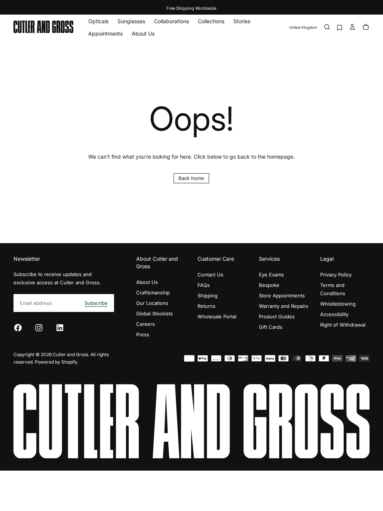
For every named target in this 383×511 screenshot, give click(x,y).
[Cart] (366, 27)
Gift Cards (270, 327)
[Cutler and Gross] (191, 421)
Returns (206, 306)
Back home (191, 178)
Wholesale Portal (216, 316)
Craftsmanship (153, 293)
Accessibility (334, 314)
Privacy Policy (336, 275)
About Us (143, 33)
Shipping (207, 296)
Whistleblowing (338, 304)
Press (142, 334)
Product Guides (277, 316)
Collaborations (171, 21)
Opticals (98, 21)
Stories (241, 21)
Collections (211, 21)
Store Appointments (282, 296)
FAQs (203, 285)
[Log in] (352, 27)
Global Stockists (154, 313)
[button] (303, 27)
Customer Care (215, 259)
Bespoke (269, 285)
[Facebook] (17, 327)
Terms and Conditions (332, 289)
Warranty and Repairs (283, 306)
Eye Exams (271, 275)
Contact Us (210, 275)
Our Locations (152, 303)
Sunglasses (131, 21)
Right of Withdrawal (342, 325)
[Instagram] (38, 327)
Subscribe (96, 303)
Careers (145, 324)
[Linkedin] (59, 327)
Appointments (105, 33)
